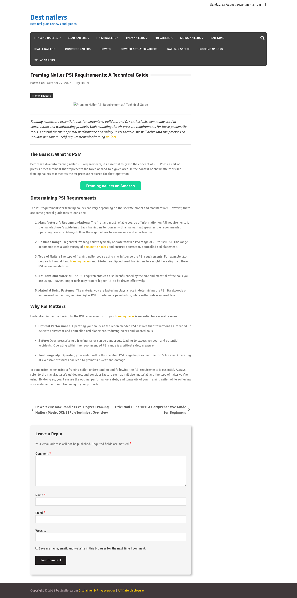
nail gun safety (178, 49)
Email (40, 513)
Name (40, 495)
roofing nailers (211, 49)
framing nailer (124, 316)
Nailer (85, 83)
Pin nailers (162, 38)
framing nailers (41, 95)
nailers (111, 137)
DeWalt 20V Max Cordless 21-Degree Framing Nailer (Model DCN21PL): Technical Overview (72, 410)
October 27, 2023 (59, 83)
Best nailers (48, 17)
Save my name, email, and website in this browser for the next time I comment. (92, 548)
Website (40, 531)
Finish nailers (106, 38)
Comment (43, 454)
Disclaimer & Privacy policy (97, 590)
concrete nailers (78, 49)
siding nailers (44, 60)
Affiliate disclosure (131, 590)
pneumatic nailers (96, 247)
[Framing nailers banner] (110, 185)
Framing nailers (46, 38)
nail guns (217, 38)
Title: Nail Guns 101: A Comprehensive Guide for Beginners (150, 410)
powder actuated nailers (139, 49)
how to (105, 49)
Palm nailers (135, 38)
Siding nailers (190, 38)
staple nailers (44, 49)
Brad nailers (77, 38)
